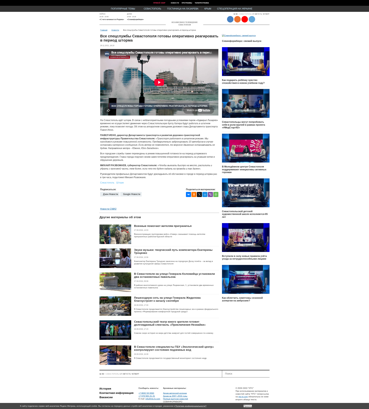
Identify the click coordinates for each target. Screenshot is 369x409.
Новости (175, 3)
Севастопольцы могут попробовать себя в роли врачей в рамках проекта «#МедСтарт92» (243, 125)
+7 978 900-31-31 (147, 396)
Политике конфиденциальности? (190, 406)
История (105, 388)
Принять (248, 406)
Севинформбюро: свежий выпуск (241, 41)
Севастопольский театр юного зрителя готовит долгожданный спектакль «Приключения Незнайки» (170, 323)
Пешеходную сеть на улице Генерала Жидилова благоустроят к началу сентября (167, 299)
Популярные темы (123, 8)
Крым (207, 8)
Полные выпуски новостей (175, 399)
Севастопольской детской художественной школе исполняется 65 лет (245, 214)
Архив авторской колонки (175, 393)
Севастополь (152, 8)
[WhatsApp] (215, 194)
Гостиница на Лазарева (182, 8)
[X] (199, 194)
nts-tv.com (243, 396)
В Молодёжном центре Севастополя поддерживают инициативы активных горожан (244, 169)
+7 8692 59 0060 (146, 393)
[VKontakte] (188, 194)
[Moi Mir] (204, 194)
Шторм (120, 182)
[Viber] (210, 194)
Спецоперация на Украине (234, 8)
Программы (187, 3)
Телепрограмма (202, 3)
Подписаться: (108, 189)
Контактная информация (116, 392)
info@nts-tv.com (152, 399)
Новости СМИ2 (108, 209)
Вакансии (106, 397)
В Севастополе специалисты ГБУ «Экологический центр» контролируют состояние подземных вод (174, 348)
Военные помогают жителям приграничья (163, 225)
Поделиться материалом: (200, 189)
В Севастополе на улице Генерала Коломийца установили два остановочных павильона (174, 275)
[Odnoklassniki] (193, 194)
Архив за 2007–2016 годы (175, 396)
